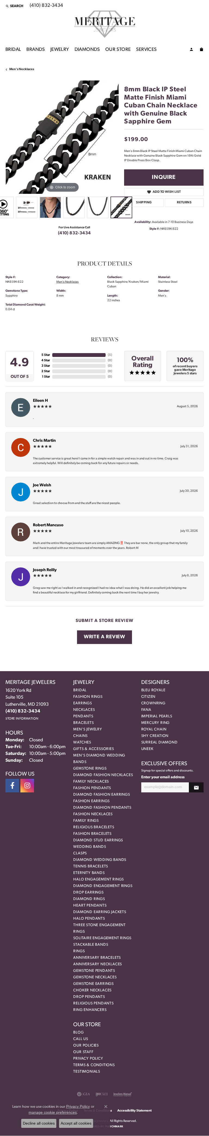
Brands (35, 49)
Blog (78, 1033)
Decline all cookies (39, 1123)
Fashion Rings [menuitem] (87, 697)
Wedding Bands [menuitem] (89, 847)
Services (146, 49)
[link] (46, 6)
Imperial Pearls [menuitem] (156, 716)
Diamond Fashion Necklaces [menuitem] (103, 775)
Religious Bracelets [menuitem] (93, 827)
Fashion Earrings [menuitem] (91, 801)
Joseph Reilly (45, 570)
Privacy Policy (88, 1059)
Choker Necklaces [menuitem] (92, 990)
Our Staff (83, 1052)
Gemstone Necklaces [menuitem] (94, 977)
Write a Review (104, 637)
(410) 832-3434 (74, 233)
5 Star (45, 355)
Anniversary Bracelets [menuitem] (97, 958)
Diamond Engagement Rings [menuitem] (102, 886)
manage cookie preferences (53, 1112)
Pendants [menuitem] (83, 716)
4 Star (45, 360)
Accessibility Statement (134, 1110)
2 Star (45, 371)
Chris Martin (44, 441)
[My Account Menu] (191, 50)
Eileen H (40, 401)
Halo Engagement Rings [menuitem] (98, 879)
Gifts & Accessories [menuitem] (93, 749)
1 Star (46, 376)
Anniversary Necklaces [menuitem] (97, 964)
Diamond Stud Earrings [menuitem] (98, 840)
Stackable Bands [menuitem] (90, 945)
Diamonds (87, 49)
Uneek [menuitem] (147, 749)
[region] (62, 137)
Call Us (80, 1039)
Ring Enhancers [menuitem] (89, 1010)
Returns (184, 202)
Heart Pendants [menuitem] (89, 906)
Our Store (118, 49)
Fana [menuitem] (146, 710)
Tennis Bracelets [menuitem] (90, 866)
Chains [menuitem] (80, 736)
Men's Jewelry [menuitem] (87, 729)
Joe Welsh (42, 485)
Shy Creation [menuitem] (155, 736)
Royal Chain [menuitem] (154, 729)
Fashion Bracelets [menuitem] (92, 834)
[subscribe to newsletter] (196, 787)
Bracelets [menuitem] (83, 723)
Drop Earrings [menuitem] (88, 893)
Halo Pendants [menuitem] (89, 919)
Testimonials (86, 1072)
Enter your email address (163, 777)
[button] (14, 6)
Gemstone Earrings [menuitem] (93, 984)
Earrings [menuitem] (82, 703)
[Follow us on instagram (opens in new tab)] (27, 785)
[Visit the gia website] (83, 1094)
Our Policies (86, 1046)
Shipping (144, 202)
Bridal (13, 49)
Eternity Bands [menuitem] (88, 873)
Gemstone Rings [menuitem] (89, 769)
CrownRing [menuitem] (153, 703)
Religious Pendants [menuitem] (93, 1003)
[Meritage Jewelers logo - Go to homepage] (104, 24)
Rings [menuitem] (79, 951)
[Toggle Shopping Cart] (201, 50)
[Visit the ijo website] (102, 1094)
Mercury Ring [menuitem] (155, 723)
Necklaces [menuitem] (84, 710)
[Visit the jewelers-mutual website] (122, 1094)
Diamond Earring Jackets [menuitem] (99, 912)
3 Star (45, 366)
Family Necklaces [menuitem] (91, 782)
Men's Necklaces (21, 69)
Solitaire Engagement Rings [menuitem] (102, 938)
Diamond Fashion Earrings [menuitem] (101, 795)
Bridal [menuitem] (80, 690)
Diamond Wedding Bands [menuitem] (99, 860)
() (110, 355)
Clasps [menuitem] (80, 853)
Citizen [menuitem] (148, 697)
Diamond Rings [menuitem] (89, 899)
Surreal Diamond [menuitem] (159, 742)
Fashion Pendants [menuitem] (92, 788)
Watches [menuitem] (82, 742)
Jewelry (59, 49)
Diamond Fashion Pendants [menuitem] (102, 808)
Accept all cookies (76, 1123)
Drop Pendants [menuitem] (89, 997)
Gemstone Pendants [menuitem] (94, 971)
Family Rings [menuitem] (86, 821)
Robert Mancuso (48, 525)
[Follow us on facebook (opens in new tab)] (12, 785)
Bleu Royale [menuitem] (153, 690)
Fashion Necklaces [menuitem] (93, 814)
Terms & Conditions (94, 1065)
